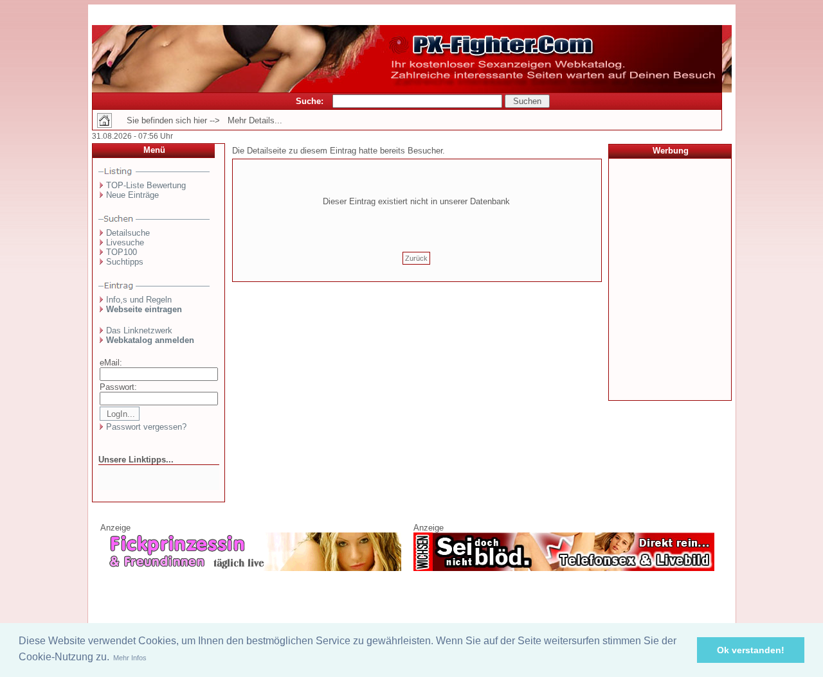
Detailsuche (128, 233)
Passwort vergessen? (146, 427)
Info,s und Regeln (139, 299)
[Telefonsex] (563, 568)
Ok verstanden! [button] (750, 650)
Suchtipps (124, 262)
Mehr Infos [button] (130, 658)
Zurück (416, 258)
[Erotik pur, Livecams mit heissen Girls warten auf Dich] (250, 568)
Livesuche (125, 242)
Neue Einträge (132, 195)
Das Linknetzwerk (139, 330)
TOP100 (121, 252)
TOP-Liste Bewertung (146, 185)
